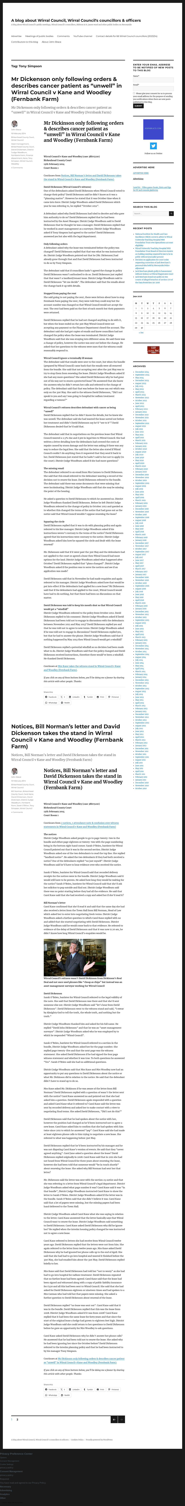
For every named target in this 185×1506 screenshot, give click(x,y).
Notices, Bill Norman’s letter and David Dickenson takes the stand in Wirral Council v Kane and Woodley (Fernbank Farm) (67, 736)
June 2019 (139, 492)
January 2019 (141, 506)
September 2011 (142, 757)
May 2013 (139, 700)
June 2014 (139, 663)
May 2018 (139, 529)
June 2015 (139, 629)
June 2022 (139, 403)
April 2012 (139, 737)
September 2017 (142, 552)
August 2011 (140, 760)
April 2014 (139, 668)
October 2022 (141, 400)
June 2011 (139, 765)
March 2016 (140, 603)
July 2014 (139, 660)
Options (3, 1457)
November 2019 (142, 477)
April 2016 (139, 600)
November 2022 (142, 398)
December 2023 (142, 380)
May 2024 (139, 378)
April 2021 (139, 437)
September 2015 (142, 620)
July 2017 (139, 557)
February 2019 (141, 503)
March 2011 (140, 774)
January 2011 (140, 780)
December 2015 (142, 611)
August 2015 (140, 623)
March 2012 (140, 740)
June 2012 (139, 731)
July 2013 (139, 694)
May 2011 (139, 768)
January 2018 (140, 540)
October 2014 (141, 651)
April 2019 (139, 497)
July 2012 (139, 728)
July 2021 (139, 429)
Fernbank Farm (18, 155)
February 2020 (141, 469)
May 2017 (139, 563)
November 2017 (142, 546)
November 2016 (142, 580)
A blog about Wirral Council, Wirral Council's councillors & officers (76, 20)
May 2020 (139, 460)
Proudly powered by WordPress (99, 1440)
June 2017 (139, 560)
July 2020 (139, 455)
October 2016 (141, 583)
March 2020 (140, 466)
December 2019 (142, 475)
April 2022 (139, 406)
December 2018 (142, 509)
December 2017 (142, 543)
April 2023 (139, 392)
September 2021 (142, 423)
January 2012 (140, 746)
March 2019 (140, 500)
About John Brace (51, 42)
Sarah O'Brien (23, 805)
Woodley (15, 164)
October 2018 (141, 514)
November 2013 (142, 683)
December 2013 (141, 680)
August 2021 (140, 426)
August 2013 (140, 691)
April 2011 (139, 771)
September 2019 (142, 483)
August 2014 (140, 657)
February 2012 (141, 743)
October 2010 (141, 788)
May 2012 (139, 734)
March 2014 (140, 671)
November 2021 (142, 417)
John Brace (16, 129)
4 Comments (17, 168)
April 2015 (139, 634)
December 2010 (142, 783)
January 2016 (141, 609)
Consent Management (9, 1461)
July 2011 (139, 763)
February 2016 (141, 606)
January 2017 (140, 574)
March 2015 (140, 637)
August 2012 (140, 726)
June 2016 (139, 594)
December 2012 (142, 714)
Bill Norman (16, 791)
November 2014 (142, 649)
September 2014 (142, 654)
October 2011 (140, 754)
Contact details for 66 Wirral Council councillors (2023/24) (126, 36)
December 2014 (142, 646)
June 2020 (139, 457)
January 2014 (140, 677)
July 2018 (139, 523)
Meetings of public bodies (39, 36)
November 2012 (142, 717)
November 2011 (141, 751)
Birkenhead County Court (22, 137)
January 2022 (141, 412)
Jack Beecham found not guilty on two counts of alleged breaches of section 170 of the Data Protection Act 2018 (154, 280)
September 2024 (142, 375)
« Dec (141, 333)
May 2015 (139, 631)
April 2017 (139, 566)
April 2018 (139, 532)
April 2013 (139, 703)
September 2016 (142, 586)
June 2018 (139, 526)
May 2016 (139, 597)
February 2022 (141, 409)
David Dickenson (18, 149)
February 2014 (141, 674)
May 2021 (139, 435)
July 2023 (139, 386)
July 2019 (139, 489)
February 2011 (141, 777)
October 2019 (141, 480)
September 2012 (142, 723)
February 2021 (141, 443)
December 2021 (142, 415)
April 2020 (139, 463)
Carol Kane (28, 794)
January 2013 (140, 711)
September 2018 (142, 517)
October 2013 (140, 686)
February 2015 (141, 640)
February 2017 (141, 572)
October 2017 (141, 549)
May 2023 (139, 389)
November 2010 (142, 785)
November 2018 (142, 512)
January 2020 (141, 472)
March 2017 (140, 569)
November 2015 (142, 614)
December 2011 (141, 748)
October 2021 (141, 420)
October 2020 (141, 449)
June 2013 (139, 697)
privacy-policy (6, 1467)
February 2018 (141, 537)
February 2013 (141, 708)
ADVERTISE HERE (141, 173)
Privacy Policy (39, 1483)
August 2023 (140, 383)
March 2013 (140, 706)
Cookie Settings (6, 1464)
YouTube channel (82, 36)
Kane (25, 158)
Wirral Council (17, 140)
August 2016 (140, 589)
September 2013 (142, 688)
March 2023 (140, 395)
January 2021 (140, 446)
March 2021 (140, 440)
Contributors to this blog (24, 42)
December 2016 (142, 577)
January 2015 (140, 643)
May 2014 (139, 666)
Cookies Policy (77, 1440)
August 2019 (140, 486)
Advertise (16, 36)
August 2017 (140, 554)
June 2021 (139, 432)
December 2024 (142, 372)
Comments (63, 36)
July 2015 (139, 626)
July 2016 (139, 591)
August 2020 (140, 452)
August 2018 (140, 520)
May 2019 (139, 494)
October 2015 (141, 617)
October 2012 (141, 720)
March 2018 (140, 534)
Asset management (20, 144)
